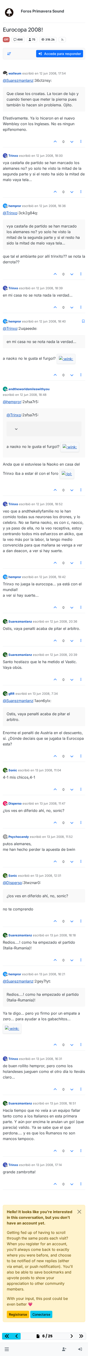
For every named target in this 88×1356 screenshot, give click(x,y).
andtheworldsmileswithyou (29, 389)
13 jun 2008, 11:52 (60, 837)
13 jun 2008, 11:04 (48, 770)
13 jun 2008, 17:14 (49, 1165)
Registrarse (18, 1314)
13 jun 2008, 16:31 (49, 1059)
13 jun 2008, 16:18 (63, 935)
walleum (14, 73)
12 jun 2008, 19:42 (52, 577)
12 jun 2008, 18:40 (52, 321)
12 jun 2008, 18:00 (49, 155)
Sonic (12, 770)
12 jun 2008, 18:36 (52, 206)
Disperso (15, 803)
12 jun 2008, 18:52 (49, 504)
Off (6, 39)
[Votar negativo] (72, 141)
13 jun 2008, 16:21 (52, 974)
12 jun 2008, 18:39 (49, 288)
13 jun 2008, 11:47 (52, 803)
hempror (14, 206)
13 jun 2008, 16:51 (63, 1103)
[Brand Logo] (11, 11)
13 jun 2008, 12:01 (48, 875)
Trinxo (13, 155)
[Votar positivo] (55, 141)
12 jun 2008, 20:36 (63, 621)
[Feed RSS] (62, 39)
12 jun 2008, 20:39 (63, 655)
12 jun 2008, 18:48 (33, 395)
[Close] (79, 1211)
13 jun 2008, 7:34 (45, 693)
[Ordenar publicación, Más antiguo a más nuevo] (9, 54)
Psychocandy (18, 837)
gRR (11, 693)
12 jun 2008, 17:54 (52, 73)
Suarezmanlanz (20, 621)
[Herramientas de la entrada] (81, 141)
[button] (6, 1349)
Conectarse (41, 1314)
